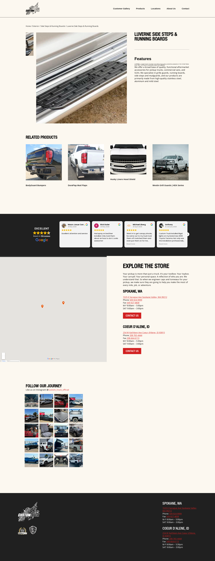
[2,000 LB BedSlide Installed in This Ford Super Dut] (61, 445)
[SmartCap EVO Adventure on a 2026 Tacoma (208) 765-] (31, 416)
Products (140, 9)
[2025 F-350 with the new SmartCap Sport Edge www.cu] (46, 401)
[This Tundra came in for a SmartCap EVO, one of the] (76, 445)
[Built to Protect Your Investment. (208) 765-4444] (76, 431)
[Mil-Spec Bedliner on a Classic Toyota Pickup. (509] (31, 445)
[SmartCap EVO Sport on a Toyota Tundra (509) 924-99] (61, 460)
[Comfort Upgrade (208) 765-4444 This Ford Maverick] (46, 431)
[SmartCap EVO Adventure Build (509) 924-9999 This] (76, 416)
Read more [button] (98, 244)
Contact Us (132, 316)
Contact (185, 9)
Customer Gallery (121, 9)
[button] (59, 234)
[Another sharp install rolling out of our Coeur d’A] (46, 445)
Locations (155, 9)
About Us (171, 9)
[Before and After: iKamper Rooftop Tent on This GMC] (76, 460)
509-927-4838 (133, 302)
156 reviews (45, 236)
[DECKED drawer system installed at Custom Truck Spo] (31, 401)
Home (28, 26)
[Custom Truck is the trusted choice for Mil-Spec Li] (46, 460)
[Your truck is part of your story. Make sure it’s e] (61, 401)
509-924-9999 (136, 300)
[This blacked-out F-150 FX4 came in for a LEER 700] (61, 431)
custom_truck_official (58, 389)
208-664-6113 (133, 338)
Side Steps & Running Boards (53, 26)
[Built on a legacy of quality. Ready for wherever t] (31, 431)
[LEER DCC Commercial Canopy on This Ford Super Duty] (31, 460)
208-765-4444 (136, 335)
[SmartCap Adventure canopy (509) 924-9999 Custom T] (76, 401)
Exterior (35, 26)
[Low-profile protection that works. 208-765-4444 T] (61, 416)
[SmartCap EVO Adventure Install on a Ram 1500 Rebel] (46, 416)
